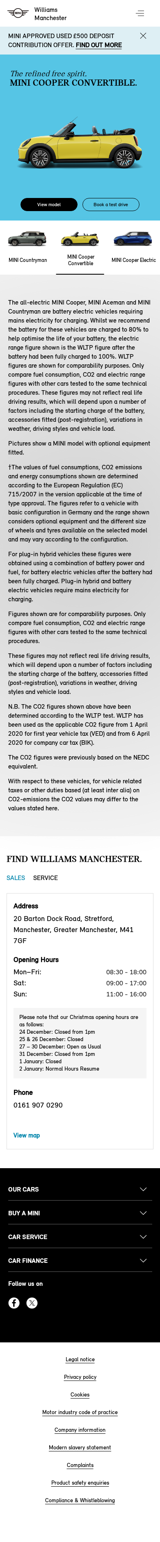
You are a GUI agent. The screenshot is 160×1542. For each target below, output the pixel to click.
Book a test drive (111, 204)
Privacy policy (80, 1377)
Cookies (80, 1394)
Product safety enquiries (80, 1482)
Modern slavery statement (80, 1447)
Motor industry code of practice (80, 1412)
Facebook (14, 1303)
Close (143, 36)
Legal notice (80, 1359)
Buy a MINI (24, 1213)
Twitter (32, 1303)
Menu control (141, 14)
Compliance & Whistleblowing (80, 1500)
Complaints (80, 1465)
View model (49, 204)
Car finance (28, 1261)
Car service (27, 1237)
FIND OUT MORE (99, 45)
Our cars (23, 1189)
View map (27, 1135)
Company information (80, 1429)
